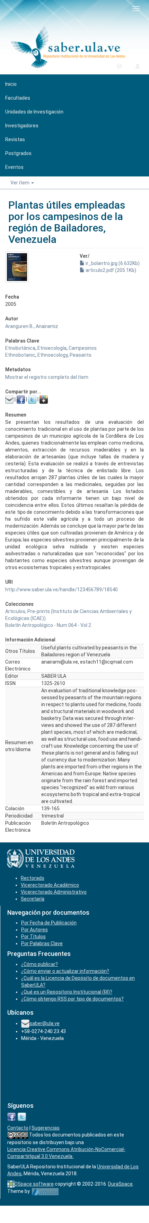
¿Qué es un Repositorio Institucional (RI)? (66, 992)
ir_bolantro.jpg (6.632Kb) (112, 263)
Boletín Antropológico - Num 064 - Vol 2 (48, 625)
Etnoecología (52, 348)
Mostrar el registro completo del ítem (46, 377)
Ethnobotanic (20, 355)
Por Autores (34, 929)
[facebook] (11, 1116)
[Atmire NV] (45, 1191)
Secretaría (32, 899)
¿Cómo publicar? (39, 964)
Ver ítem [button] (20, 182)
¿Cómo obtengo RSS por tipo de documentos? (72, 999)
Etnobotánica (20, 348)
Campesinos (83, 348)
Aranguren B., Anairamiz (31, 326)
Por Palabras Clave (42, 943)
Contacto (17, 1128)
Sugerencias (46, 1128)
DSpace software (34, 1184)
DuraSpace (120, 1184)
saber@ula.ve (44, 1023)
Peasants (80, 355)
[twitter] (22, 1116)
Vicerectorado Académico (50, 885)
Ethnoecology (52, 355)
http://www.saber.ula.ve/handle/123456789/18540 (61, 589)
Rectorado (32, 878)
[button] (119, 66)
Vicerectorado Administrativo (54, 892)
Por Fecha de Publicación (49, 922)
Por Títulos (33, 936)
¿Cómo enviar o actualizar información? (65, 971)
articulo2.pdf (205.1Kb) (110, 270)
